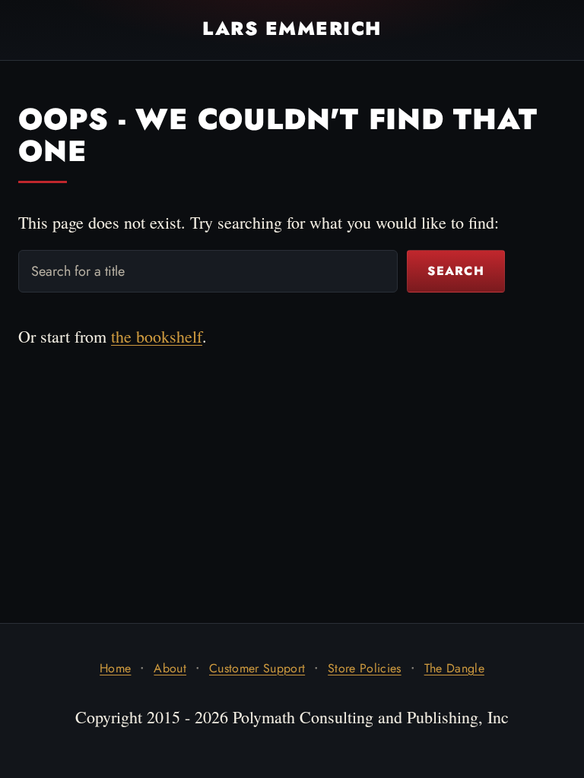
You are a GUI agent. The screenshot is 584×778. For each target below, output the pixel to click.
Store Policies (364, 668)
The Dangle (454, 668)
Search (455, 271)
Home (115, 668)
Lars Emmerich (291, 29)
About (170, 668)
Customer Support (257, 668)
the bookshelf (156, 336)
